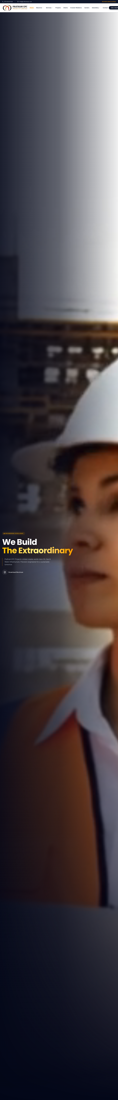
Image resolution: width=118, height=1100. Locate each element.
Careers (86, 7)
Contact (105, 7)
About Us (39, 7)
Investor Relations (76, 7)
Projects (58, 7)
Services (48, 7)
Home (32, 7)
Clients (65, 7)
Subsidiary (95, 7)
